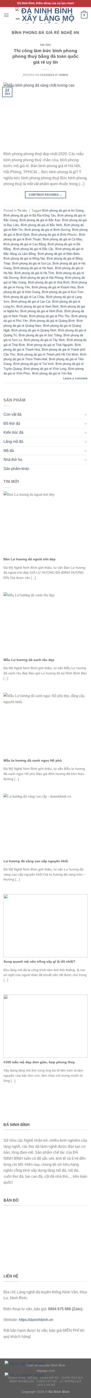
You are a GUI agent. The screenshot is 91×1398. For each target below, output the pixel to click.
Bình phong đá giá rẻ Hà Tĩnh (34, 273)
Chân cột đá (46, 1381)
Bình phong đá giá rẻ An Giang (63, 210)
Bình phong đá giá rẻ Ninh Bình (41, 311)
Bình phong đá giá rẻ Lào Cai (30, 301)
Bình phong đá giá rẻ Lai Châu (24, 297)
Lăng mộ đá (13, 442)
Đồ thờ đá (12, 424)
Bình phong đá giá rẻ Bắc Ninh (41, 225)
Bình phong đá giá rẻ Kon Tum (62, 292)
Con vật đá (12, 414)
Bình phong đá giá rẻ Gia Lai (31, 263)
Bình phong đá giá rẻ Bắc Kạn (40, 220)
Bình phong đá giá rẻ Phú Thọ (49, 316)
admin (63, 74)
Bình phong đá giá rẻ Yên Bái (52, 373)
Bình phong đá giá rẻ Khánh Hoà (54, 287)
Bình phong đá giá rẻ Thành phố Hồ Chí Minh (47, 354)
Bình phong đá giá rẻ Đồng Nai (24, 258)
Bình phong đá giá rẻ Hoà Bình (49, 282)
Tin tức (45, 45)
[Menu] (6, 15)
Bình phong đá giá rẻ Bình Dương (47, 229)
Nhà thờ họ (13, 460)
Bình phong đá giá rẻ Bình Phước (54, 234)
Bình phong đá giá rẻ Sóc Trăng (40, 335)
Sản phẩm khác (16, 469)
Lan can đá (46, 1385)
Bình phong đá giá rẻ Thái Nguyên (50, 345)
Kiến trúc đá (13, 432)
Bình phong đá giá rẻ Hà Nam (33, 268)
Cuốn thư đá (72, 1378)
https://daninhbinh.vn (36, 1320)
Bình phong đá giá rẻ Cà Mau (62, 239)
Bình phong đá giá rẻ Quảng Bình (52, 321)
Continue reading (45, 194)
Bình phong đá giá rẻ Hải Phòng (41, 277)
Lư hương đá (70, 1381)
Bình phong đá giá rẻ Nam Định (37, 306)
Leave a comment (75, 378)
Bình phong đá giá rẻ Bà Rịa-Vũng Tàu (30, 215)
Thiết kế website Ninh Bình (45, 1365)
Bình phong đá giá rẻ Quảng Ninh (33, 330)
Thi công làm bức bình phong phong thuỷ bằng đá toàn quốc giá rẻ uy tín (45, 56)
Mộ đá (9, 451)
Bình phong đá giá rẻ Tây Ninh (44, 340)
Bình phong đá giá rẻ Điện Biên (59, 254)
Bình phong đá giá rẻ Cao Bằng (25, 244)
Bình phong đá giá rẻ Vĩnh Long (45, 369)
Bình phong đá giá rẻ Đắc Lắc (33, 249)
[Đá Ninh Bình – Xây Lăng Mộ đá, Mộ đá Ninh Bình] (45, 15)
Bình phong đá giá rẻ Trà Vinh (33, 364)
